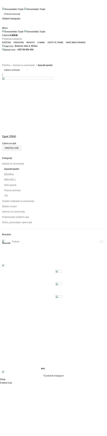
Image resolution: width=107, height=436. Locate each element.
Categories (8, 62)
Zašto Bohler (79, 339)
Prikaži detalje (5, 131)
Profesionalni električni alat (15, 217)
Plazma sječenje (12, 190)
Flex (75, 323)
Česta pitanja (44, 339)
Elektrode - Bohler (47, 323)
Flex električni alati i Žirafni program (83, 284)
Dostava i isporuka (47, 360)
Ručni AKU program (76, 271)
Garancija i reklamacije (49, 355)
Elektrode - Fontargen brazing (52, 334)
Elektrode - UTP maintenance (52, 328)
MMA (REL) (10, 179)
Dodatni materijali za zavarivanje (18, 201)
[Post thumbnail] (60, 274)
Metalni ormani (9, 206)
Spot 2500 (9, 136)
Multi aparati (10, 185)
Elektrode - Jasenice (48, 318)
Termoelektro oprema (12, 318)
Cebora (77, 318)
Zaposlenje (43, 344)
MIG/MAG (9, 174)
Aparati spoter (11, 169)
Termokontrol (8, 328)
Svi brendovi (79, 344)
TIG (6, 195)
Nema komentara (90, 276)
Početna (6, 65)
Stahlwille (78, 328)
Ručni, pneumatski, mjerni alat (17, 222)
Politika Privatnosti (47, 365)
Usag (76, 334)
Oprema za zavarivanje (13, 211)
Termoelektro (8, 313)
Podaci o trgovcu (46, 349)
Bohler (76, 313)
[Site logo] (13, 9)
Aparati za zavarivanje (13, 163)
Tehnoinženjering (10, 323)
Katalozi (42, 313)
